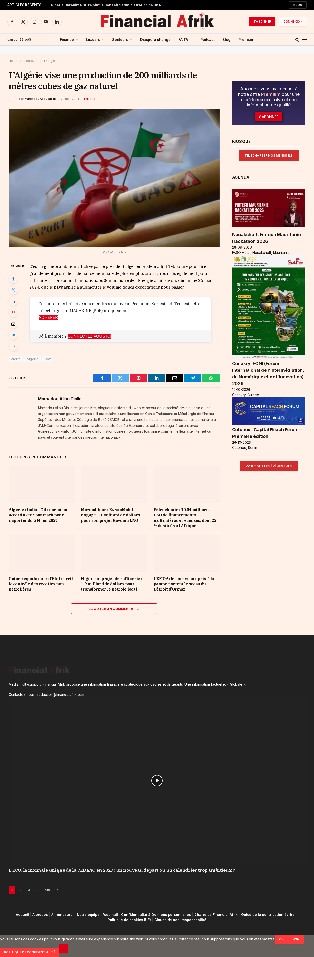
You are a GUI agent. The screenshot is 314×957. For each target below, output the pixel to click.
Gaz (47, 359)
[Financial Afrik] (157, 21)
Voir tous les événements (269, 466)
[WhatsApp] (13, 346)
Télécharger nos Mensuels (269, 155)
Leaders (93, 39)
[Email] (13, 324)
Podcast (207, 39)
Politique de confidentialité (29, 952)
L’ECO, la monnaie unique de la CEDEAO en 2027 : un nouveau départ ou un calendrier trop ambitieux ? (122, 870)
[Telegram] (13, 335)
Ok (281, 939)
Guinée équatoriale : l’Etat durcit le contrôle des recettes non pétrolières (41, 584)
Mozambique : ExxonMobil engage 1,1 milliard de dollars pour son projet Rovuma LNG (110, 515)
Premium (246, 39)
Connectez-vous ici (89, 336)
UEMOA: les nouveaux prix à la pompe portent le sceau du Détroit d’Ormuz (184, 584)
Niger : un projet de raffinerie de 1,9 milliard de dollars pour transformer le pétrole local (113, 584)
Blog (297, 5)
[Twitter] (13, 290)
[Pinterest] (13, 312)
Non (296, 939)
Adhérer (48, 317)
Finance (67, 39)
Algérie (32, 359)
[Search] (297, 39)
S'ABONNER (262, 21)
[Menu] (304, 39)
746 (47, 890)
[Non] (63, 948)
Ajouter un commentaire (114, 609)
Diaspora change (155, 39)
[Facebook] (13, 278)
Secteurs (120, 39)
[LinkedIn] (13, 301)
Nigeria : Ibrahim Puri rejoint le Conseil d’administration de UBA (106, 5)
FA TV (183, 39)
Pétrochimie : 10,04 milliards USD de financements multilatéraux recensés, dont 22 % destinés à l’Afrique (185, 517)
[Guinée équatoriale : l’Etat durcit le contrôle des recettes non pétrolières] (42, 553)
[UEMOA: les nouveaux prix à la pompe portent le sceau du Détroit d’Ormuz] (187, 553)
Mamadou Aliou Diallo (40, 98)
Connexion (292, 21)
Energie (90, 98)
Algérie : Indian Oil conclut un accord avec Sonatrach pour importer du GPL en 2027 (38, 515)
